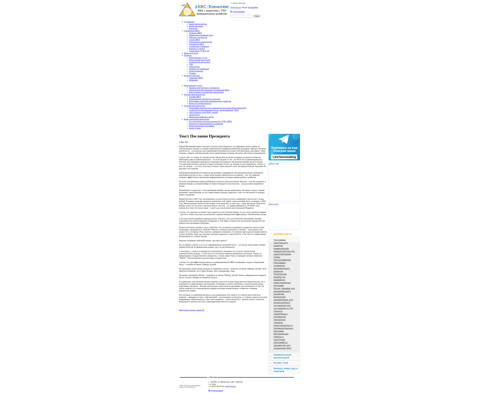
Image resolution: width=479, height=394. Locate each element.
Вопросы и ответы (197, 49)
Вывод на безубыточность (200, 103)
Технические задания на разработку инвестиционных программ (282, 280)
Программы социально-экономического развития (210, 101)
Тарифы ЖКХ (195, 97)
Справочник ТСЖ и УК (199, 51)
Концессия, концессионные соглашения (206, 124)
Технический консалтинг (199, 62)
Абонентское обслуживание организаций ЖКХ (209, 90)
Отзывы (192, 73)
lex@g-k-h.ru (235, 7)
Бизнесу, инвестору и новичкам (286, 370)
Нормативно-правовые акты (201, 35)
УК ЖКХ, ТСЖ (281, 363)
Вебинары (193, 80)
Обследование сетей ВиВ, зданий (203, 112)
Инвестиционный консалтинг (197, 119)
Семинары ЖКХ (196, 78)
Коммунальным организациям (282, 356)
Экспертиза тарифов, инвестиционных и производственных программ (283, 325)
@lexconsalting (239, 12)
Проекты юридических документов (204, 88)
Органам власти (282, 234)
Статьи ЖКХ (194, 40)
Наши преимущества (198, 24)
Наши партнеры (196, 26)
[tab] (284, 234)
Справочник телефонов (199, 46)
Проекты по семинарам (199, 69)
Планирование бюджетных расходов (204, 99)
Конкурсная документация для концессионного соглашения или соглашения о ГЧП (283, 303)
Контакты (193, 28)
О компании (189, 22)
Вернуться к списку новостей (191, 310)
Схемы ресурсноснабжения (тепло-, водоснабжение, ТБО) (214, 110)
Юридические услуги (198, 58)
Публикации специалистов (200, 42)
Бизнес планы (195, 128)
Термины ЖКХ (195, 33)
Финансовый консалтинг (199, 60)
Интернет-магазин (192, 76)
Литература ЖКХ (196, 44)
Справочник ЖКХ (192, 31)
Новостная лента (191, 53)
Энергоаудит (194, 67)
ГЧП (191, 64)
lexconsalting (253, 7)
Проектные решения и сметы (201, 117)
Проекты (188, 55)
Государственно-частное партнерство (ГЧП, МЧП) (210, 121)
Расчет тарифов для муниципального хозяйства (284, 291)
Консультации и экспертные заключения (206, 92)
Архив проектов (196, 71)
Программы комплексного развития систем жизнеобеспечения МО (217, 108)
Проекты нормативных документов (281, 314)
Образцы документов (198, 37)
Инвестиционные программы (201, 126)
